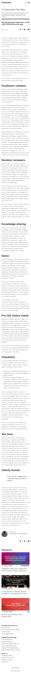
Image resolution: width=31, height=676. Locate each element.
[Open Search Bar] (26, 2)
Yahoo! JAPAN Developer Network (11, 629)
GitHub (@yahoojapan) (8, 633)
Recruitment (5, 661)
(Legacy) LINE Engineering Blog (10, 647)
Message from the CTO (8, 657)
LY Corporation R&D (7, 639)
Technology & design (7, 655)
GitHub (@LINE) (6, 631)
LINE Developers (6, 627)
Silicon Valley (23, 115)
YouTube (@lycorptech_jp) (9, 645)
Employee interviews (7, 659)
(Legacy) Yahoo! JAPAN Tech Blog (11, 649)
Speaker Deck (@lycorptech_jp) (10, 643)
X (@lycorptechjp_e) (7, 641)
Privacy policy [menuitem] (15, 667)
